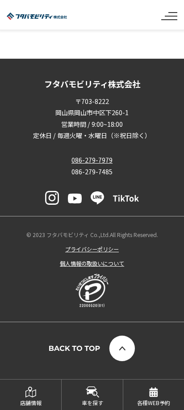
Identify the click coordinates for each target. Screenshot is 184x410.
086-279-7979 (92, 159)
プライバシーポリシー (92, 249)
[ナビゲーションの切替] (169, 12)
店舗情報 (31, 402)
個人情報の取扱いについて (92, 263)
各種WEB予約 (153, 402)
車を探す (92, 402)
